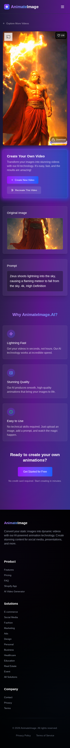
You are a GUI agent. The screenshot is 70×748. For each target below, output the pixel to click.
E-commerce (11, 611)
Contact (8, 697)
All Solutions (10, 677)
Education (9, 660)
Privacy (8, 702)
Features (9, 569)
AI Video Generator (14, 591)
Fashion (8, 622)
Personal (9, 644)
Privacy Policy (23, 735)
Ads (6, 633)
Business (9, 649)
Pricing (7, 575)
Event (7, 671)
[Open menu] (62, 6)
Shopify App (10, 586)
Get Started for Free (35, 471)
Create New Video (24, 180)
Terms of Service (45, 735)
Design (8, 639)
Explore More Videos (17, 23)
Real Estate (10, 666)
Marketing (9, 628)
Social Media (11, 617)
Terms (7, 708)
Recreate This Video (26, 190)
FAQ (6, 580)
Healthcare (10, 655)
